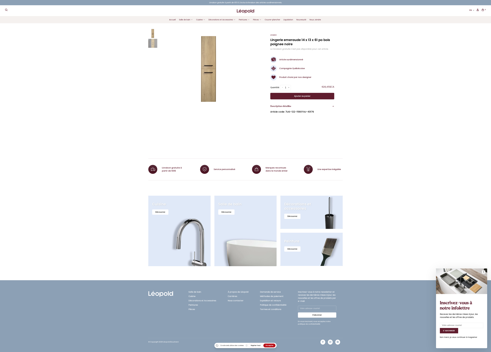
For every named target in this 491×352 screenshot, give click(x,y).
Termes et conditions (270, 309)
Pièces (256, 19)
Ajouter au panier (302, 96)
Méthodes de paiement (271, 296)
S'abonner (317, 315)
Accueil (172, 19)
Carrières (232, 296)
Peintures (243, 19)
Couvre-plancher (272, 19)
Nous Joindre (315, 19)
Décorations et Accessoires (221, 19)
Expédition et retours (270, 300)
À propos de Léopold (238, 291)
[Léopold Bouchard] (160, 292)
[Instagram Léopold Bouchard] (330, 342)
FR (470, 10)
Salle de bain (184, 19)
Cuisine (199, 19)
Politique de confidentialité (273, 304)
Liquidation (288, 19)
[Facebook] (322, 342)
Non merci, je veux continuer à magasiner (458, 337)
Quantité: (275, 87)
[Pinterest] (337, 342)
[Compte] (478, 10)
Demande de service (270, 291)
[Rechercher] (6, 10)
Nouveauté (301, 19)
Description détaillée (280, 106)
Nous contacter (235, 300)
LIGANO (273, 35)
